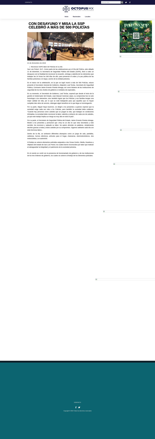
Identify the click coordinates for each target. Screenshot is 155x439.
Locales (87, 16)
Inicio (66, 16)
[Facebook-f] (76, 407)
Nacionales (76, 16)
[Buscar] (122, 2)
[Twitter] (79, 407)
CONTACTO (77, 402)
